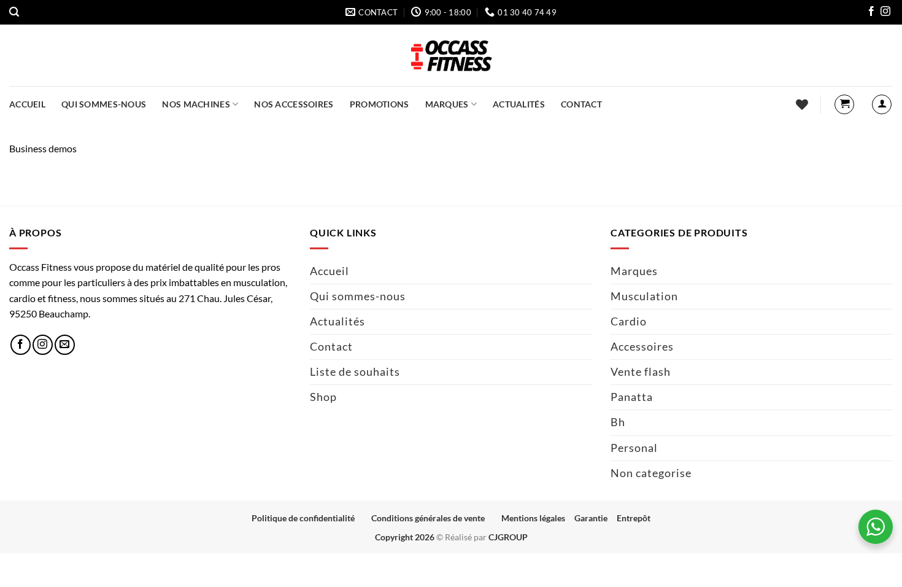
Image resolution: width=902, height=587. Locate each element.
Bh (618, 422)
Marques (447, 104)
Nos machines (195, 104)
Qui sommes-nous (103, 104)
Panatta (632, 397)
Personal (634, 447)
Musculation (644, 296)
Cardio (629, 321)
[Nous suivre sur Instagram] (885, 13)
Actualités (519, 104)
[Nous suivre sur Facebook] (871, 13)
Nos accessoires (293, 104)
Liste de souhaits (355, 371)
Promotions (379, 104)
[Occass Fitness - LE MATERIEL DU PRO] (451, 55)
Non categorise (651, 473)
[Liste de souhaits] (802, 104)
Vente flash (641, 371)
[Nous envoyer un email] (65, 345)
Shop (323, 397)
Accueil (27, 104)
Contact (581, 104)
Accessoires (642, 346)
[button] (14, 12)
